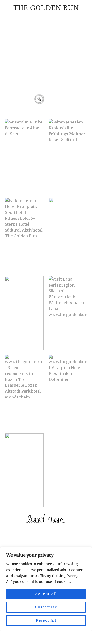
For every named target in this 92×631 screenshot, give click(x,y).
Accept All (46, 594)
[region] (46, 589)
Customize (46, 607)
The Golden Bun (46, 8)
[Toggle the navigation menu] (53, 100)
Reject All (46, 620)
